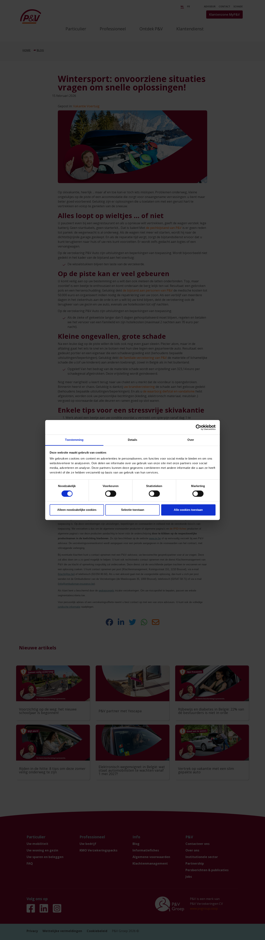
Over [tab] (190, 439)
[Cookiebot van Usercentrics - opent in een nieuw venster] (199, 427)
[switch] (110, 494)
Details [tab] (132, 439)
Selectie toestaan (132, 509)
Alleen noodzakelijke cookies (76, 509)
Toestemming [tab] (74, 439)
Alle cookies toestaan (188, 509)
